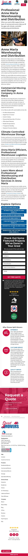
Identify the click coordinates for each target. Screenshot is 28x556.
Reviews (3, 513)
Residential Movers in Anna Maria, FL (13, 226)
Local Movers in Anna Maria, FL (12, 215)
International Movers (6, 471)
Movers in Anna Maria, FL (10, 207)
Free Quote (14, 554)
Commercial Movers (6, 468)
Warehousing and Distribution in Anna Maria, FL (14, 231)
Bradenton (3, 485)
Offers (2, 510)
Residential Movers (5, 465)
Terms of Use (18, 287)
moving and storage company (13, 193)
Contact (3, 457)
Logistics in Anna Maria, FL (11, 218)
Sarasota (3, 482)
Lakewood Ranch (5, 493)
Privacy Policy (6, 288)
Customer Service (5, 459)
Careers (3, 516)
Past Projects (4, 518)
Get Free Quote (14, 277)
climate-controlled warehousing (13, 144)
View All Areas (4, 496)
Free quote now (11, 408)
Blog (2, 507)
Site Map (17, 538)
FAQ (2, 521)
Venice (3, 487)
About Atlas (4, 504)
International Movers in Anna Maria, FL (14, 211)
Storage (3, 473)
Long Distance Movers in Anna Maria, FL (14, 222)
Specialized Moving (6, 476)
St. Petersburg (4, 490)
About (2, 501)
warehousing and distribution (13, 64)
